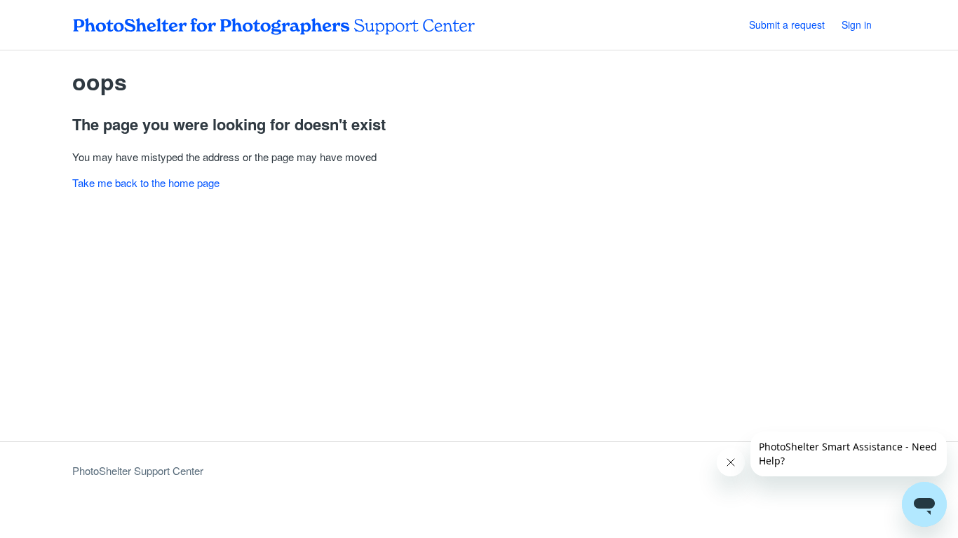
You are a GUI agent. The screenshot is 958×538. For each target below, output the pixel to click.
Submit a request (787, 25)
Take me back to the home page (146, 182)
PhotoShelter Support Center (137, 470)
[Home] (273, 25)
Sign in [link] (857, 25)
